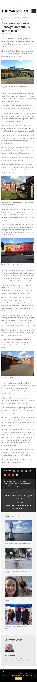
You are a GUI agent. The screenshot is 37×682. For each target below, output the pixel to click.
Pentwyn (16, 486)
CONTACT (24, 1)
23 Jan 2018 (4, 34)
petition (21, 486)
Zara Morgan (13, 34)
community (17, 483)
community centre (25, 483)
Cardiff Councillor (8, 483)
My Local (10, 486)
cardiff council (27, 481)
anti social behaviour (12, 481)
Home (2, 17)
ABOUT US (17, 1)
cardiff (20, 481)
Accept (18, 678)
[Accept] (35, 676)
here (20, 462)
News (8, 17)
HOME (12, 1)
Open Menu (33, 11)
